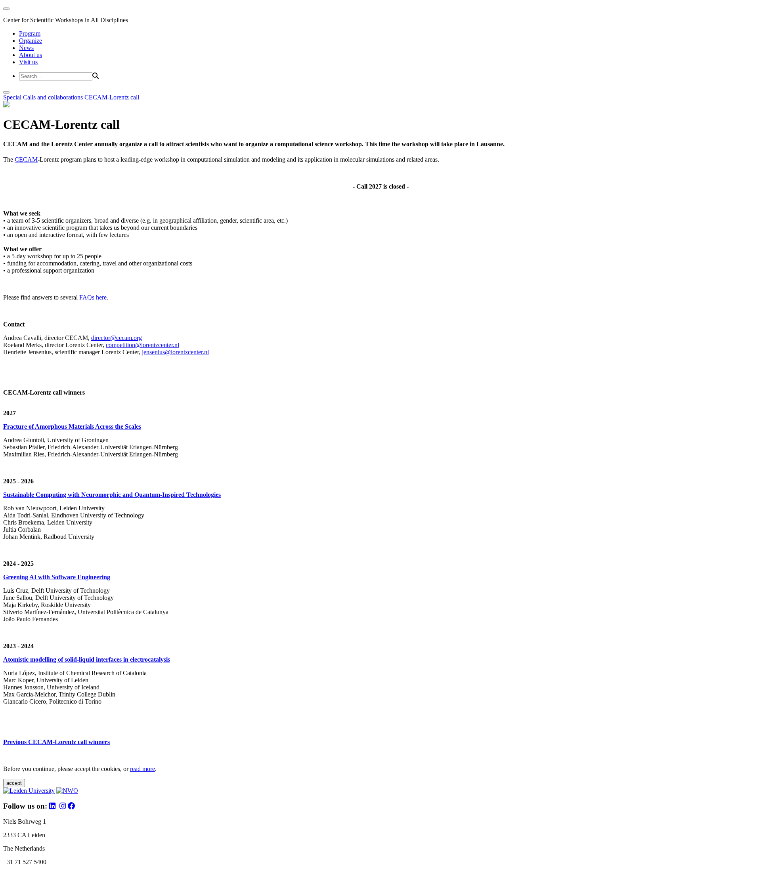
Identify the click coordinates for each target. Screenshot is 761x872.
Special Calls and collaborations (43, 97)
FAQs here (93, 297)
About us (30, 55)
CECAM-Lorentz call (111, 97)
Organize (30, 40)
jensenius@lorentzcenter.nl (175, 352)
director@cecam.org (116, 337)
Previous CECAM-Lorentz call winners (56, 741)
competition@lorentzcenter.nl (142, 345)
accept (14, 783)
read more (142, 768)
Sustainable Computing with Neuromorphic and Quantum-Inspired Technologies (112, 494)
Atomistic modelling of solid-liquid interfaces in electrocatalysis (86, 659)
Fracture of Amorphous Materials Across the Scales (72, 426)
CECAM (26, 159)
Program (29, 33)
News (26, 47)
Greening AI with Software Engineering (56, 577)
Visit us (28, 62)
